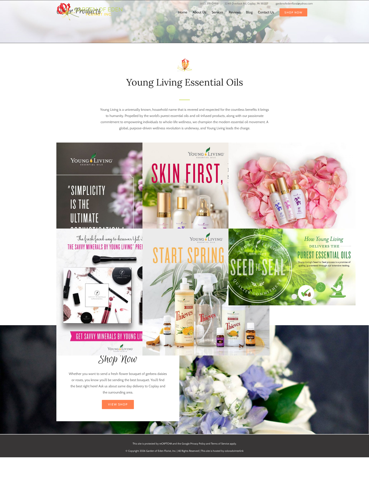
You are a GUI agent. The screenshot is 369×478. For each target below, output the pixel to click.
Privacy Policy (197, 443)
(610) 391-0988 (209, 3)
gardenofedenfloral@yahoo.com (294, 3)
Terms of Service (220, 443)
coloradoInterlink (234, 450)
